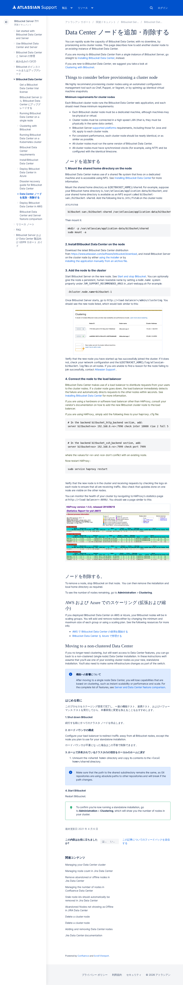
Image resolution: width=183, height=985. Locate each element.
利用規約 (117, 974)
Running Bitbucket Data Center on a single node (30, 117)
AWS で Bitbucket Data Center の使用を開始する (100, 631)
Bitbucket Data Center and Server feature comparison (31, 215)
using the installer (109, 257)
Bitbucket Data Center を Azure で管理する (97, 635)
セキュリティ (133, 974)
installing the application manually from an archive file (96, 260)
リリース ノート (25, 224)
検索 (151, 8)
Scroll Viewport (101, 955)
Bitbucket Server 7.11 (26, 21)
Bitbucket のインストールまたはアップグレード (28, 70)
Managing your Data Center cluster (85, 864)
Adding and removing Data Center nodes (89, 929)
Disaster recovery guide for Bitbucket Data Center (31, 185)
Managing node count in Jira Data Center (89, 870)
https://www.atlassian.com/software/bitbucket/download (104, 253)
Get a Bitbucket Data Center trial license (29, 88)
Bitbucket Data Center (29, 79)
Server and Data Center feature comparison (140, 687)
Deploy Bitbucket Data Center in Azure (30, 172)
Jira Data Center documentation (83, 935)
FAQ (18, 229)
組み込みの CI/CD (26, 61)
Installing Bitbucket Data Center (96, 57)
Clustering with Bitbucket (79, 67)
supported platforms (104, 127)
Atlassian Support (105, 369)
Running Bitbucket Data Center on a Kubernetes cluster (30, 138)
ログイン (163, 7)
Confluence (83, 955)
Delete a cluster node (77, 916)
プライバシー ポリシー (94, 974)
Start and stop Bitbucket (132, 276)
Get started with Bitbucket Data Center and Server (29, 34)
